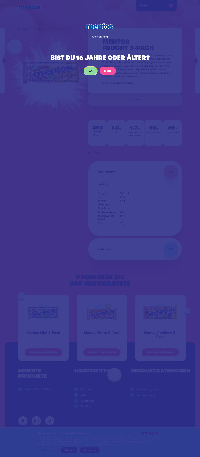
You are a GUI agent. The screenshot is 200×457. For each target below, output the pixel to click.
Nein (107, 70)
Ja (91, 70)
